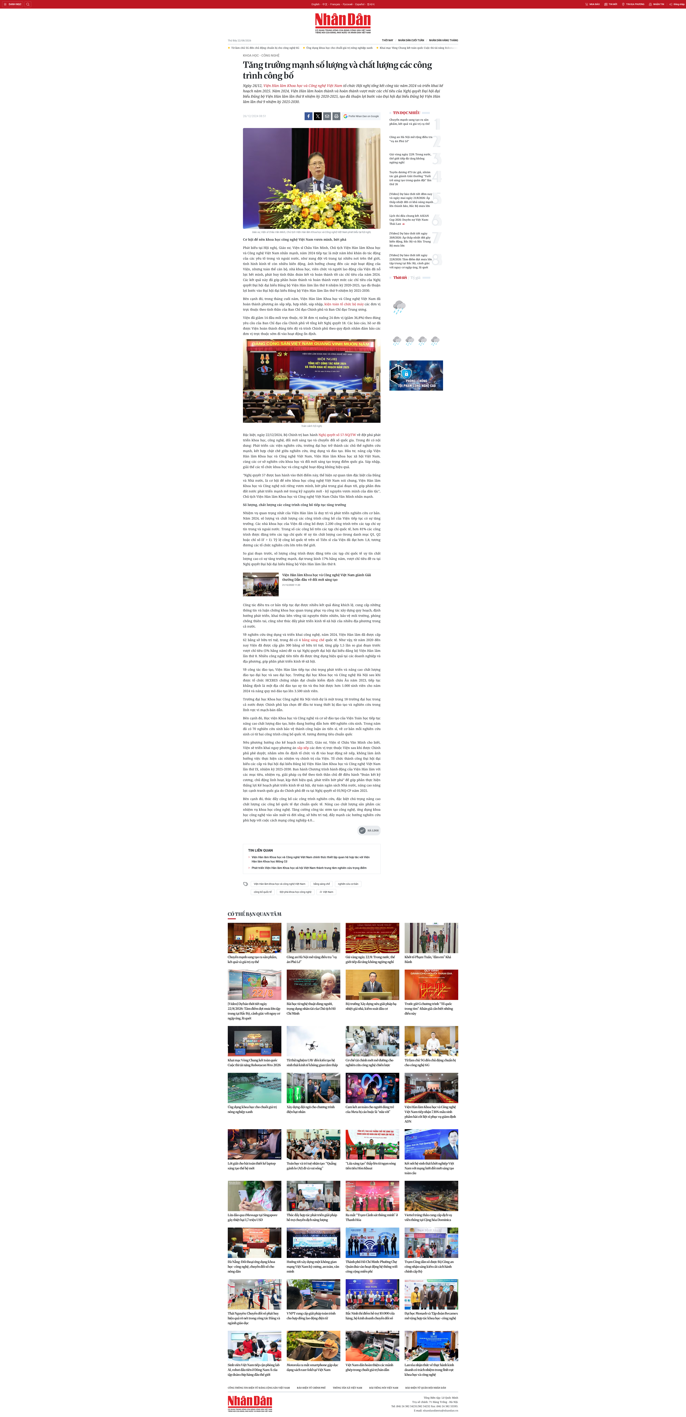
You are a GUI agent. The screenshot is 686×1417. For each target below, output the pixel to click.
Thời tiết (400, 277)
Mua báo (595, 4)
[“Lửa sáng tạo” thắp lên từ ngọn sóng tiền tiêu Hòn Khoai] (372, 1144)
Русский (347, 4)
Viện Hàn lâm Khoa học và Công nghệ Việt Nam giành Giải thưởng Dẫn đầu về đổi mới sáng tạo (326, 577)
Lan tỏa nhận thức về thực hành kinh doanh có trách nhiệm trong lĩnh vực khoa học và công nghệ (429, 1370)
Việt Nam (327, 892)
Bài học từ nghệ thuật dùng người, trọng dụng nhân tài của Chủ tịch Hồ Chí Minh (311, 1008)
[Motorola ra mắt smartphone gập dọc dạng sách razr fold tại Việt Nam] (313, 1346)
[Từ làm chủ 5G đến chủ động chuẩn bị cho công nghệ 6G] (431, 1041)
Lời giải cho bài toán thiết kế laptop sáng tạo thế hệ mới (252, 1165)
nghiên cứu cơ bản (348, 883)
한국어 (371, 4)
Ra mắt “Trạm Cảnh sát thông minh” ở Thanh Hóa (372, 1217)
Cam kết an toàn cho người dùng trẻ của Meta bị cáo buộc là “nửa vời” (370, 1109)
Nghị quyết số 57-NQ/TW (337, 435)
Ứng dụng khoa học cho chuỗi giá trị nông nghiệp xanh (252, 1109)
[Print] (336, 116)
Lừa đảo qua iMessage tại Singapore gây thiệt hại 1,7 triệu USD (252, 1217)
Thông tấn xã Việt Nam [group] (347, 1387)
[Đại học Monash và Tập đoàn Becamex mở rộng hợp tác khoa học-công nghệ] (431, 1294)
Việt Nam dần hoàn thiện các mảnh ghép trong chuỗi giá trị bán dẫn (369, 1367)
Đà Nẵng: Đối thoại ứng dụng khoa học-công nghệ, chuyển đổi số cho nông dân (251, 1266)
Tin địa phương (635, 4)
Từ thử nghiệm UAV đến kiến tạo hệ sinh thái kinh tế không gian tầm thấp (312, 1062)
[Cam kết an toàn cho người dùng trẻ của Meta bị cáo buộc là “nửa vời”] (372, 1088)
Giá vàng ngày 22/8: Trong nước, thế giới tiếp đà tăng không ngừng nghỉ (410, 158)
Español (359, 4)
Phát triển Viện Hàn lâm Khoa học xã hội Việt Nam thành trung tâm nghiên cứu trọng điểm (309, 868)
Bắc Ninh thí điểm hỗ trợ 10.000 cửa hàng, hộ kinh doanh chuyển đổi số (370, 1315)
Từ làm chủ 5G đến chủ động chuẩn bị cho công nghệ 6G (430, 1062)
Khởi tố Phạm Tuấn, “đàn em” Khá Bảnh (428, 959)
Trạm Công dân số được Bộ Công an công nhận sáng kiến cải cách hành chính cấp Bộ (429, 1266)
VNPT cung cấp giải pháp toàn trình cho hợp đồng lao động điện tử (311, 1315)
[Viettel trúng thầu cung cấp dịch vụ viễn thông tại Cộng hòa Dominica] (431, 1196)
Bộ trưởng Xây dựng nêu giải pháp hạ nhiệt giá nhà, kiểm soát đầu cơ (371, 1006)
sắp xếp (303, 748)
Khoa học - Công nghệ (261, 55)
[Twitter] (318, 116)
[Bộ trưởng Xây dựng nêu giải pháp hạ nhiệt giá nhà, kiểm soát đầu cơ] (372, 985)
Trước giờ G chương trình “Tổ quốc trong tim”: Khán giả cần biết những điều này (429, 1008)
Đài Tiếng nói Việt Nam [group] (383, 1387)
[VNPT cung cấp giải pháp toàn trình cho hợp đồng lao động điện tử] (313, 1294)
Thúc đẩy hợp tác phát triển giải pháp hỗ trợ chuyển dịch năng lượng (312, 1217)
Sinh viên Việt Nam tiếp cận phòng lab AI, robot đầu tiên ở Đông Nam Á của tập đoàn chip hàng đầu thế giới (254, 1370)
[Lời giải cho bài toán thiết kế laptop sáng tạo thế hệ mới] (254, 1144)
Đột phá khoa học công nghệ (295, 892)
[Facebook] (308, 116)
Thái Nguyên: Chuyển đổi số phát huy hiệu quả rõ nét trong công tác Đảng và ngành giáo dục (254, 1318)
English (316, 4)
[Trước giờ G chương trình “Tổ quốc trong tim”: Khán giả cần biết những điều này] (431, 985)
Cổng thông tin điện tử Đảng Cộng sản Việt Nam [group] (259, 1387)
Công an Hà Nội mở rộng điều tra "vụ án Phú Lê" (411, 139)
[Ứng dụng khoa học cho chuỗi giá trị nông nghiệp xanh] (254, 1088)
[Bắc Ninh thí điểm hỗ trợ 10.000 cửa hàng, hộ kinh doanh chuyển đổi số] (372, 1294)
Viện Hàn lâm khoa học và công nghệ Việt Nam (279, 883)
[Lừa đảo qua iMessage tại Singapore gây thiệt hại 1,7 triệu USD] (254, 1196)
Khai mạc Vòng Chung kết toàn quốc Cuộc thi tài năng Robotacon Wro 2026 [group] (276, 47)
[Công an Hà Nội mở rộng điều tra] (313, 938)
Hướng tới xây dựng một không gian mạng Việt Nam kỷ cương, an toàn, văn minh (313, 1266)
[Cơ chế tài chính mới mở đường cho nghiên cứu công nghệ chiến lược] (372, 1041)
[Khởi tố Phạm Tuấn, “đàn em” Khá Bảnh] (431, 938)
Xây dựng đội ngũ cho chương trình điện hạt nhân (311, 1109)
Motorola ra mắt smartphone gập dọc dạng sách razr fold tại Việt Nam (312, 1367)
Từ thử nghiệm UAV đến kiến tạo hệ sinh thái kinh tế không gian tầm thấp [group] (373, 47)
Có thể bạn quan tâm (254, 914)
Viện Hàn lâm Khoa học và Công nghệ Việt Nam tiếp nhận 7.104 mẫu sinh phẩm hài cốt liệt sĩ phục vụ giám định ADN (430, 1114)
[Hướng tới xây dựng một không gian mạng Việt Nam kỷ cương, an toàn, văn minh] (313, 1243)
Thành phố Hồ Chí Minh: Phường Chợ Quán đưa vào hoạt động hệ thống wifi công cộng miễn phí (371, 1266)
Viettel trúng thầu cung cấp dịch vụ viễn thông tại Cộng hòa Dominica (428, 1217)
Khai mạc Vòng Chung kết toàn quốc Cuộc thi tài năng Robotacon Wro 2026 (254, 1062)
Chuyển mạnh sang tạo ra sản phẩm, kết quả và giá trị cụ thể (409, 122)
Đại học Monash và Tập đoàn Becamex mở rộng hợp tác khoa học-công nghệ (431, 1315)
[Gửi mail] (327, 116)
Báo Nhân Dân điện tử (343, 24)
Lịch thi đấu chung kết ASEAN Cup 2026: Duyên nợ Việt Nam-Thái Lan (409, 219)
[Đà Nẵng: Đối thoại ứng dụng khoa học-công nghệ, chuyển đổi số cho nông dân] (254, 1243)
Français (335, 4)
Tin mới (613, 4)
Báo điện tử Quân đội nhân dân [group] (425, 1387)
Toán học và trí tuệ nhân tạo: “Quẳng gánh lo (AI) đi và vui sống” (311, 1165)
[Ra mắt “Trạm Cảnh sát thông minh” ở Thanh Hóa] (372, 1196)
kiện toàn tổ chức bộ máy (344, 304)
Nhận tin (658, 4)
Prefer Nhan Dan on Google (364, 116)
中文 (324, 4)
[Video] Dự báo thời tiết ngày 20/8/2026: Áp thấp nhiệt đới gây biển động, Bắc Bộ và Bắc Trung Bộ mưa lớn (410, 239)
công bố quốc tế (263, 892)
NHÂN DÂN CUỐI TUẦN (411, 40)
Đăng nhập (679, 4)
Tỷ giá (415, 277)
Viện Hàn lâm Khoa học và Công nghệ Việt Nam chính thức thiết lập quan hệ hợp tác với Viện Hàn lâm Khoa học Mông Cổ (311, 859)
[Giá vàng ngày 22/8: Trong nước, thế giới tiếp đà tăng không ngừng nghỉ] (372, 938)
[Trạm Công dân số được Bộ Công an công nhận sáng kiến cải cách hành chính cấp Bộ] (431, 1243)
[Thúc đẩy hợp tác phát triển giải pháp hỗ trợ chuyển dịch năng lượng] (313, 1196)
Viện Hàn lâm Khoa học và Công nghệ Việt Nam (303, 85)
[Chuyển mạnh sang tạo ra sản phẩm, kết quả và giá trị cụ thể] (254, 938)
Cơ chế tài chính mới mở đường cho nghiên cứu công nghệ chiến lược (369, 1062)
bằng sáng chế (314, 640)
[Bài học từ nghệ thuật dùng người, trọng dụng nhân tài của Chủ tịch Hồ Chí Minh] (313, 985)
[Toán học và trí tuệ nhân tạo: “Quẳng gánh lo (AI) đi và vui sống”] (313, 1144)
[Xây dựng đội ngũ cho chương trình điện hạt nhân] (313, 1088)
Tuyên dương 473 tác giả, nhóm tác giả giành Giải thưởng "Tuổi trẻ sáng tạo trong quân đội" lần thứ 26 (410, 178)
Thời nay (387, 40)
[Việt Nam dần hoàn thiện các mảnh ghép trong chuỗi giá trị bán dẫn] (372, 1346)
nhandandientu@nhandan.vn (440, 1410)
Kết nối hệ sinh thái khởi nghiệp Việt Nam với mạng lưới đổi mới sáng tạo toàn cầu (429, 1168)
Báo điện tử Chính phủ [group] (311, 1387)
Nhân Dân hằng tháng (443, 40)
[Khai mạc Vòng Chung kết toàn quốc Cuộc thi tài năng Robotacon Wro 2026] (254, 1041)
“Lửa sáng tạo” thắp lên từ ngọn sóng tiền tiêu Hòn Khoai (371, 1165)
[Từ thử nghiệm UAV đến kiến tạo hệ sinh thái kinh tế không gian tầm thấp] (313, 1041)
